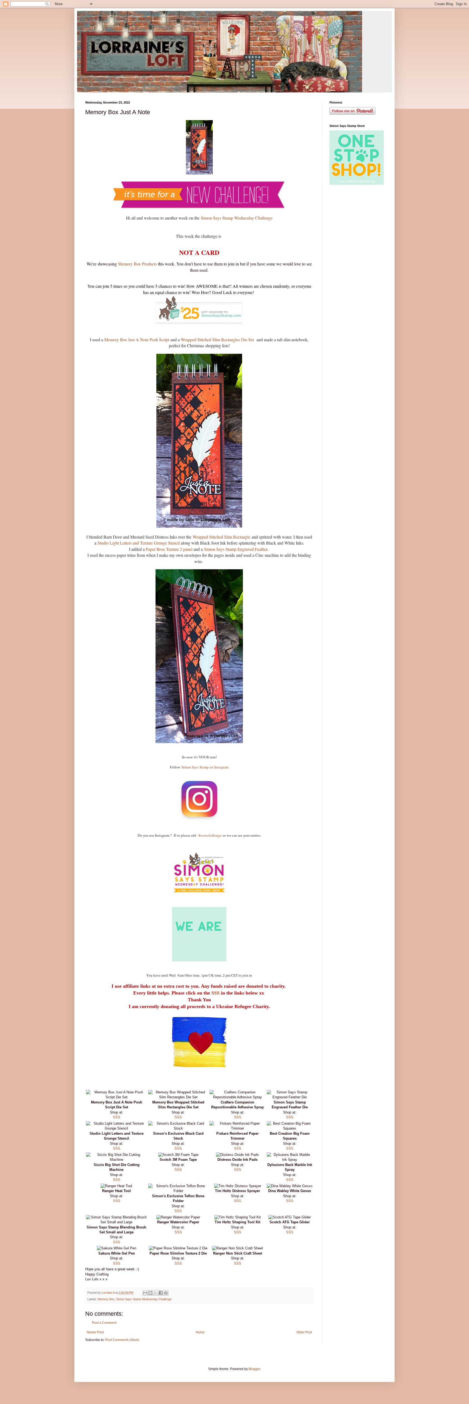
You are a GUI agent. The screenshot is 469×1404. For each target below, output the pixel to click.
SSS (215, 993)
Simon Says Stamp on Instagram (205, 767)
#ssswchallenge (209, 835)
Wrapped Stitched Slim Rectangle (221, 537)
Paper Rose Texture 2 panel (169, 549)
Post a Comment (104, 1323)
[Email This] (145, 1293)
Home (200, 1332)
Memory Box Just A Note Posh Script (136, 339)
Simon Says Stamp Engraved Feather (235, 549)
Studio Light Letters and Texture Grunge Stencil (139, 543)
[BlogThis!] (150, 1293)
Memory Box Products (137, 264)
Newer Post (95, 1332)
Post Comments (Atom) (122, 1340)
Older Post (304, 1332)
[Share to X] (155, 1293)
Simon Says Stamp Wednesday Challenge (236, 218)
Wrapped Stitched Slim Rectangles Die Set (218, 339)
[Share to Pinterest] (166, 1293)
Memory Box (106, 1299)
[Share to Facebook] (160, 1293)
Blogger (254, 1369)
